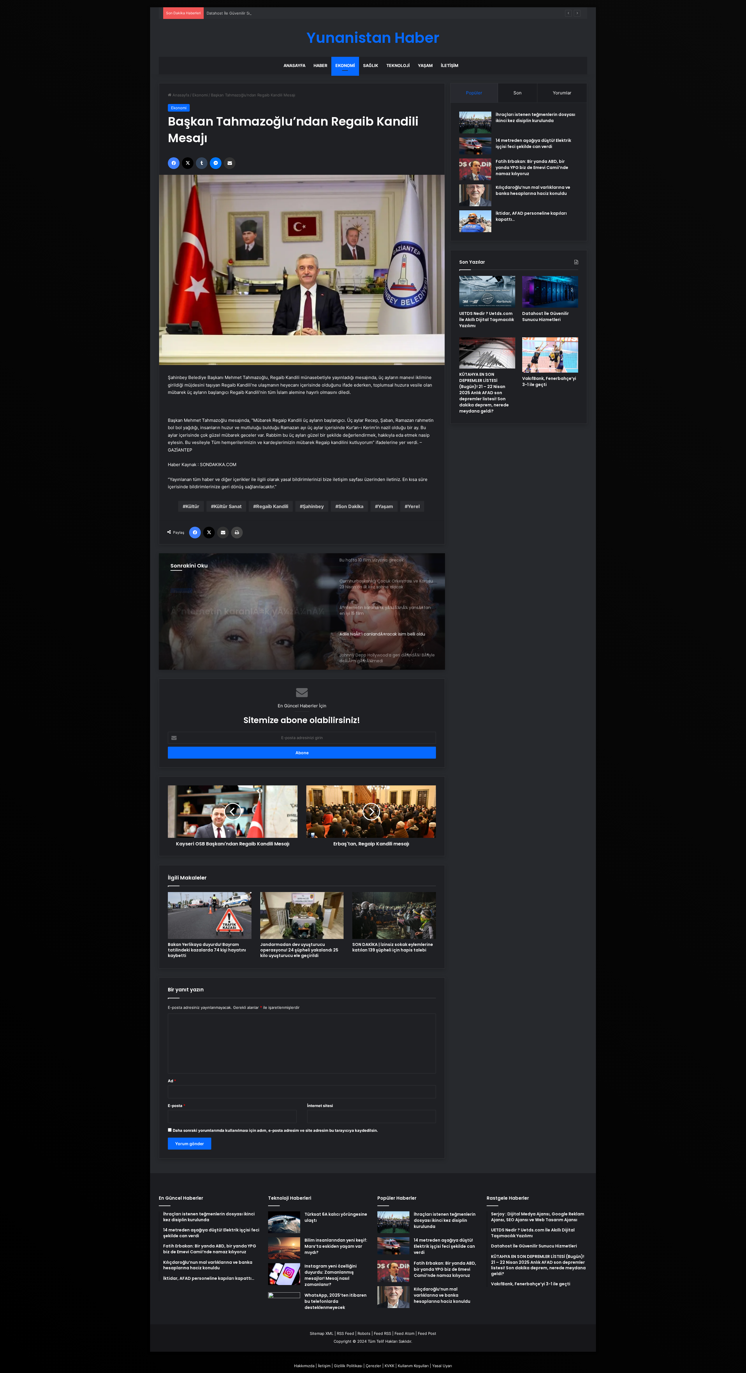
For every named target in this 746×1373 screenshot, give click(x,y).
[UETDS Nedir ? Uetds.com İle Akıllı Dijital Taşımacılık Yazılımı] (487, 291)
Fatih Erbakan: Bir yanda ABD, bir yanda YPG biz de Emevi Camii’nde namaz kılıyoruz (532, 167)
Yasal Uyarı (442, 1365)
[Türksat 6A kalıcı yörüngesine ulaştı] (284, 1222)
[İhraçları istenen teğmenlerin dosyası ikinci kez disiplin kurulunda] (475, 122)
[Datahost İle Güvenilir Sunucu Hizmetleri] (550, 291)
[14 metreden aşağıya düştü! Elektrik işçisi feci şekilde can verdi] (475, 146)
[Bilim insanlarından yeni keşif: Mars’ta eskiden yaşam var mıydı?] (284, 1248)
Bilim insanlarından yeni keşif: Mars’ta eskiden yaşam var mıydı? (336, 1246)
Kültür (192, 506)
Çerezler (373, 1365)
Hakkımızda (304, 1365)
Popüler (474, 93)
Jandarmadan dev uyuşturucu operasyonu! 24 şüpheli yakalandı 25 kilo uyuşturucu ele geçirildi (299, 950)
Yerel (414, 506)
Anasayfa (294, 65)
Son (517, 93)
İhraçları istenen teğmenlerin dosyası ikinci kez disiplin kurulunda (535, 118)
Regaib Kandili (272, 506)
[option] (302, 611)
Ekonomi (345, 65)
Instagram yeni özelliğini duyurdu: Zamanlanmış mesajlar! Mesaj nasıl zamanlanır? (331, 1275)
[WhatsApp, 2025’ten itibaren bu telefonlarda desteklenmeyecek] (284, 1303)
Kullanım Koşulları (413, 1365)
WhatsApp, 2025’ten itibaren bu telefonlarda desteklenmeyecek (336, 1301)
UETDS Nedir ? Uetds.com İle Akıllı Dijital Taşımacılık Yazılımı (486, 320)
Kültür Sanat (228, 506)
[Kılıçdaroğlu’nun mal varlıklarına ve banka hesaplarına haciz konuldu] (475, 195)
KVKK (389, 1365)
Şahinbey (313, 506)
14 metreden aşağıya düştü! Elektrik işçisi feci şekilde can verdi (533, 143)
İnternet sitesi (320, 1105)
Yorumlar (562, 93)
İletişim (449, 65)
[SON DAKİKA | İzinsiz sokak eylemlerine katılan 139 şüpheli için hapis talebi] (394, 915)
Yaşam (425, 65)
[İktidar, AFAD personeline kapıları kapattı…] (475, 221)
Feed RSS (382, 1333)
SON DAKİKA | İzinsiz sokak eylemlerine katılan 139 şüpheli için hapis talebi (392, 947)
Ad (172, 1080)
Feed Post (427, 1333)
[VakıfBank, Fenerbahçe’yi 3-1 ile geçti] (550, 355)
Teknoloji (398, 65)
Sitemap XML (321, 1333)
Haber (320, 65)
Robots (364, 1333)
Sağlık (370, 65)
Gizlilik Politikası (348, 1365)
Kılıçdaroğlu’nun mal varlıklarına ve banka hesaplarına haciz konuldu (533, 190)
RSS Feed (345, 1333)
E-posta (176, 1105)
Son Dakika (350, 506)
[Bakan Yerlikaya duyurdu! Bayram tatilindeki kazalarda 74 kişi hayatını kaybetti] (209, 915)
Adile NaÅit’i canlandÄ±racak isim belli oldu (246, 606)
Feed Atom (404, 1333)
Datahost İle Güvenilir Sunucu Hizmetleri (243, 13)
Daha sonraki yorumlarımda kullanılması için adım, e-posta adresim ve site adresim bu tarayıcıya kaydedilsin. (275, 1130)
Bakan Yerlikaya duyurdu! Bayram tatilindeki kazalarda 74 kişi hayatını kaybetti (207, 950)
